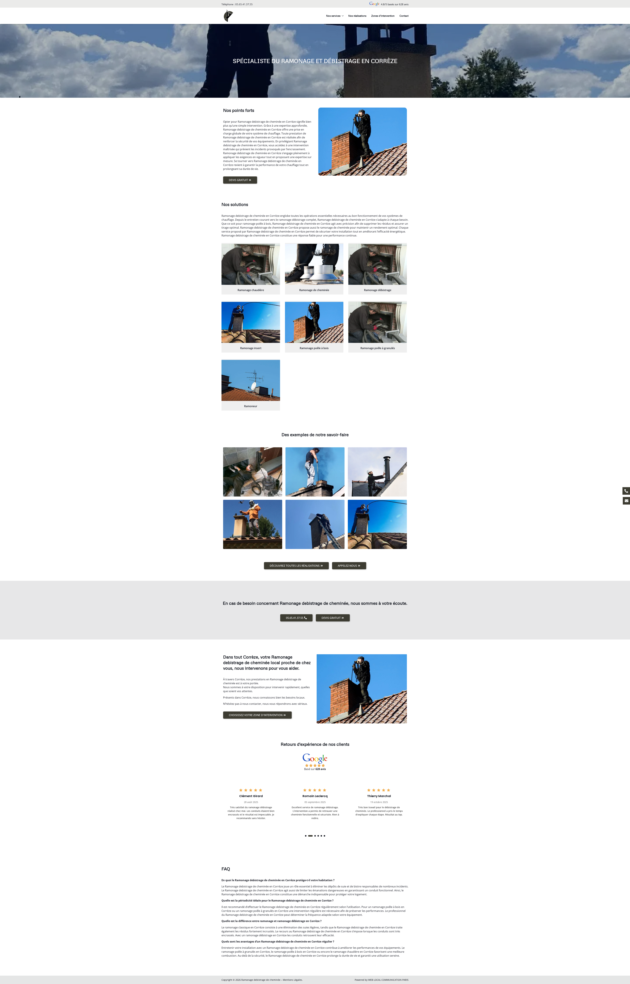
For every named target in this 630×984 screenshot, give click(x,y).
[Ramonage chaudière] (250, 264)
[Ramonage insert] (250, 322)
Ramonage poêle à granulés (377, 348)
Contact (404, 15)
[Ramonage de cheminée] (314, 264)
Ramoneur (250, 406)
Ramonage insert (250, 348)
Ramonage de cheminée (314, 290)
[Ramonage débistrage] (377, 264)
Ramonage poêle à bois (314, 348)
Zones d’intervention (383, 15)
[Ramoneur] (250, 380)
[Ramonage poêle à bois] (314, 322)
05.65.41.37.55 (244, 4)
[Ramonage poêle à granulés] (377, 322)
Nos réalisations (357, 15)
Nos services (333, 15)
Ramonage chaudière (251, 290)
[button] (305, 836)
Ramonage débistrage (377, 290)
